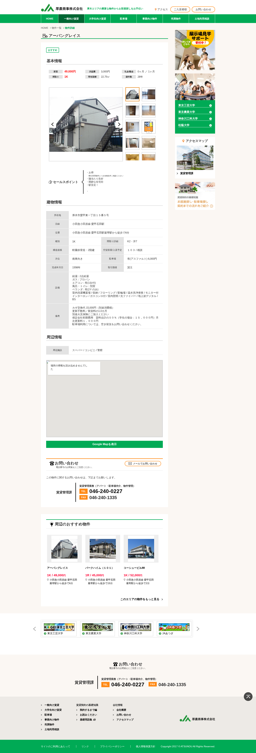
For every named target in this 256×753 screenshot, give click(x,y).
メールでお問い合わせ (145, 463)
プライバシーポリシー (112, 746)
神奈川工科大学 (188, 118)
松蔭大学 (183, 125)
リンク (85, 746)
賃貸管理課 (186, 173)
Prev (36, 629)
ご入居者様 (180, 9)
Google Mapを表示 (104, 444)
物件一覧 (56, 27)
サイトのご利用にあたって (55, 746)
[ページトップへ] (248, 696)
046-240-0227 (105, 491)
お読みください (88, 714)
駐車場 (123, 18)
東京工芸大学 (186, 105)
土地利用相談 (202, 18)
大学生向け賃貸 (97, 18)
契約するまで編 (88, 709)
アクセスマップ (125, 719)
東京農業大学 (186, 111)
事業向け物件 (149, 18)
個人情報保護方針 (145, 746)
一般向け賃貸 (71, 18)
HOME (49, 18)
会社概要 (121, 709)
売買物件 (176, 18)
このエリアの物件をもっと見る (139, 599)
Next (199, 629)
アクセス (162, 9)
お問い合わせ (203, 9)
